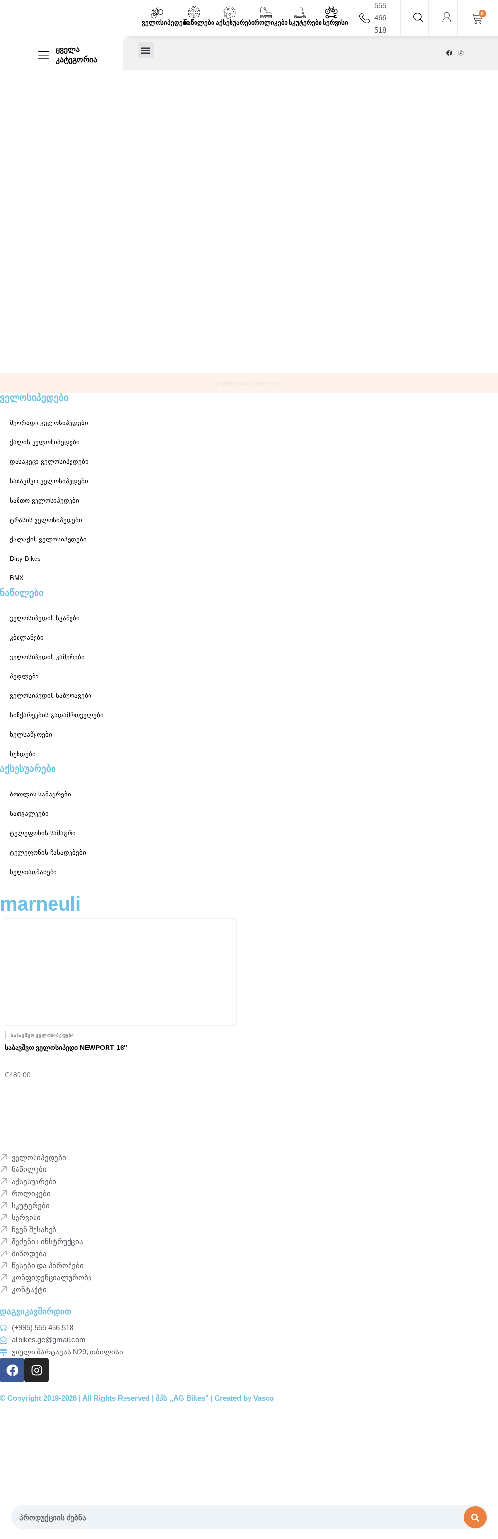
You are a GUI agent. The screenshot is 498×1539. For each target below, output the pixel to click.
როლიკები (271, 22)
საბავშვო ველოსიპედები (49, 481)
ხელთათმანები (33, 872)
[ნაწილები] (194, 12)
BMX (17, 578)
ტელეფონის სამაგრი (43, 833)
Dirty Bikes (25, 558)
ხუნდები (23, 754)
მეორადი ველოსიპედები (49, 422)
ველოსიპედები (166, 22)
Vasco (263, 1398)
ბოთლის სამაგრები (40, 794)
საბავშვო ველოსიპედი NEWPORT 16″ (66, 1047)
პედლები (24, 676)
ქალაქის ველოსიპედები (48, 539)
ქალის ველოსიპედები (45, 442)
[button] (146, 50)
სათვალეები (29, 813)
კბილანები (27, 637)
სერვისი (335, 22)
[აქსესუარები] (229, 12)
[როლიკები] (266, 12)
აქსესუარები (235, 22)
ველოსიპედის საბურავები (50, 695)
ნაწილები (199, 22)
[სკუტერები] (300, 12)
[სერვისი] (331, 12)
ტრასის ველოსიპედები (46, 520)
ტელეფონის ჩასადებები (48, 852)
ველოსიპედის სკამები (45, 618)
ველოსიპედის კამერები (47, 656)
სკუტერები (305, 22)
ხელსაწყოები (31, 734)
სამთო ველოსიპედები (44, 500)
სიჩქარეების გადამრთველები (57, 715)
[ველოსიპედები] (157, 12)
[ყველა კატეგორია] (43, 55)
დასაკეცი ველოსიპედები (49, 461)
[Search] (475, 1517)
